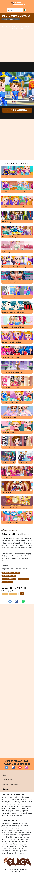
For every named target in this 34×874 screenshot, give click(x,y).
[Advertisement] (17, 42)
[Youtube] (20, 767)
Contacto (6, 789)
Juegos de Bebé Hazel (9, 579)
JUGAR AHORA (17, 110)
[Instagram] (26, 767)
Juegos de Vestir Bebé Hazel (10, 572)
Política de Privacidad (10, 784)
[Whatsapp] (23, 601)
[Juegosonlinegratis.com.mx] (18, 3)
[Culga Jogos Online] (17, 861)
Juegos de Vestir (24, 579)
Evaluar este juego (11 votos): (9, 591)
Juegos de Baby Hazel (8, 575)
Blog (4, 775)
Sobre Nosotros (8, 780)
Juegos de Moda (7, 582)
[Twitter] (10, 601)
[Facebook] (16, 601)
